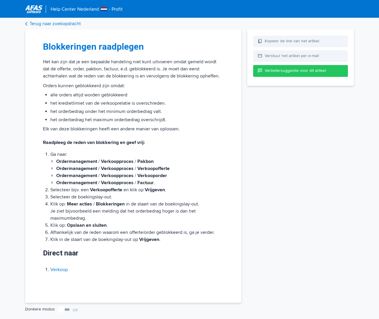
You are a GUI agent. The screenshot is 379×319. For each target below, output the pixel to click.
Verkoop (59, 270)
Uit (75, 309)
